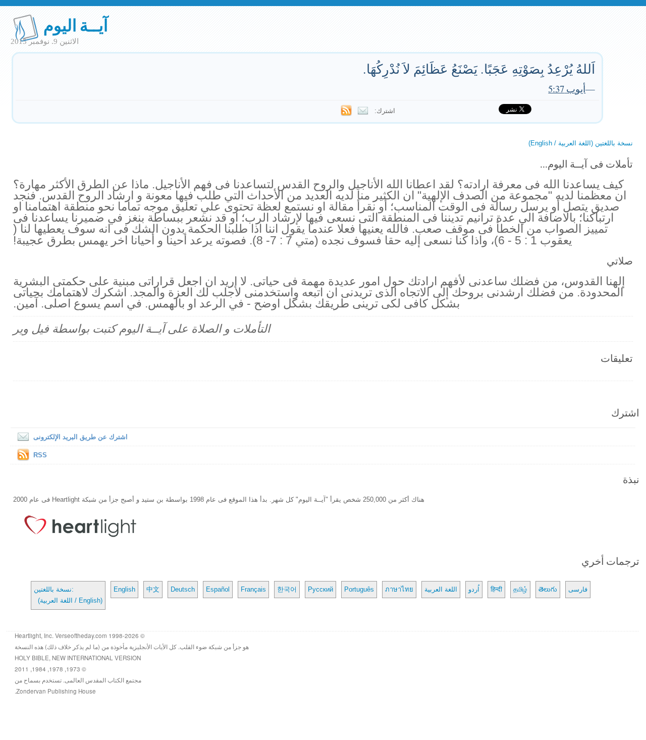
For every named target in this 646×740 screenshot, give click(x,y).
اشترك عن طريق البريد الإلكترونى (80, 437)
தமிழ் (520, 589)
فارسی (577, 589)
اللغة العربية (440, 589)
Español (218, 589)
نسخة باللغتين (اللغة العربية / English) (580, 143)
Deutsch (183, 589)
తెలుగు (548, 589)
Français (253, 589)
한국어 (287, 589)
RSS (40, 455)
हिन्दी (496, 589)
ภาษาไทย (399, 589)
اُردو (473, 589)
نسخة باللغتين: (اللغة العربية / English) (68, 595)
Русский (320, 589)
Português (359, 589)
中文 (152, 589)
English (124, 589)
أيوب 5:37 (566, 88)
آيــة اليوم (76, 24)
